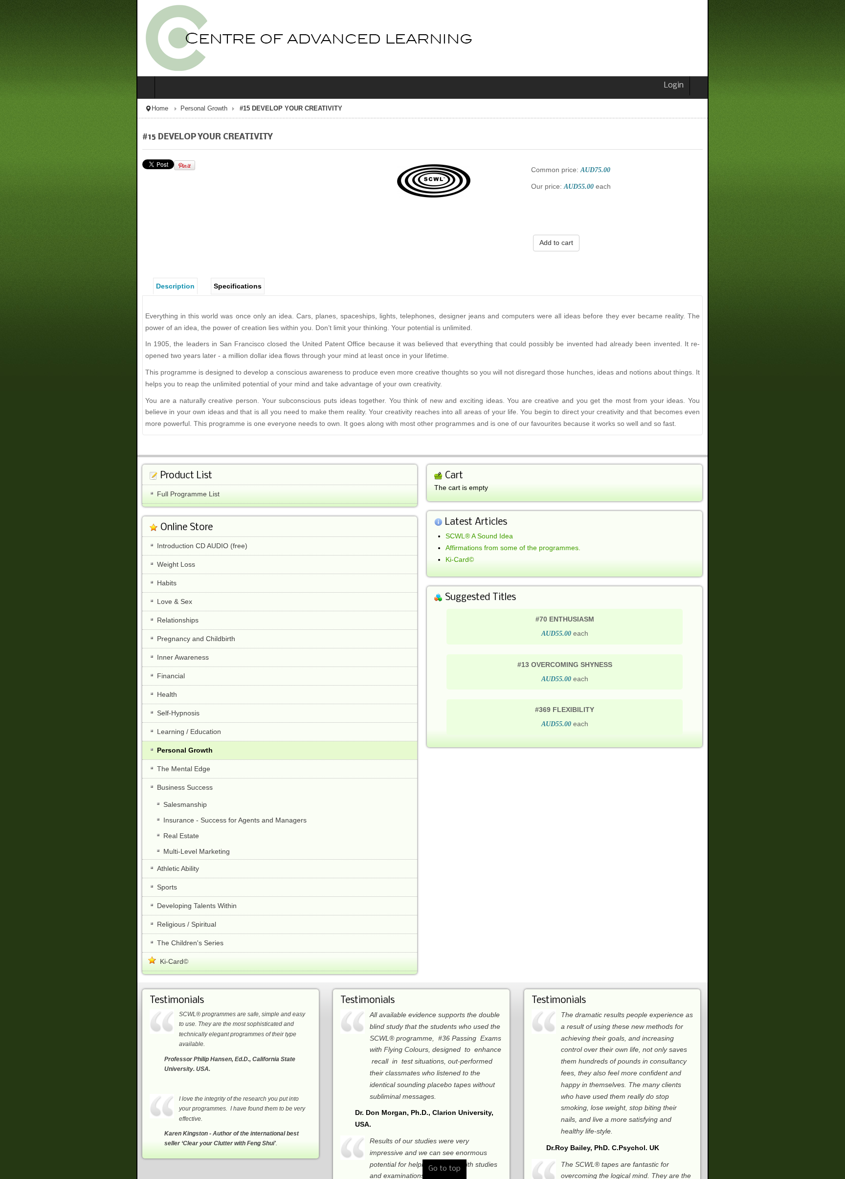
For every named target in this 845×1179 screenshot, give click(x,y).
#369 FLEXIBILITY (632, 698)
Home (23, 108)
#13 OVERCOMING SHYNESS (632, 653)
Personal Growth (67, 108)
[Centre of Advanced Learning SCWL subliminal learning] (168, 38)
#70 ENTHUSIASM (632, 607)
